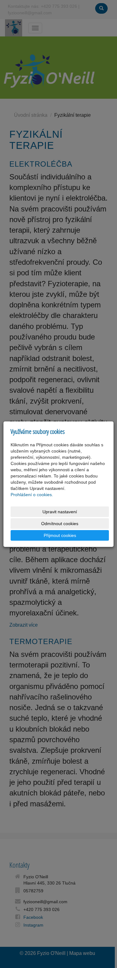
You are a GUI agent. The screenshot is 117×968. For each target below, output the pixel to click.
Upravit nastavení (59, 511)
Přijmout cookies (60, 535)
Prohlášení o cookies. (32, 494)
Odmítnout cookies (59, 523)
